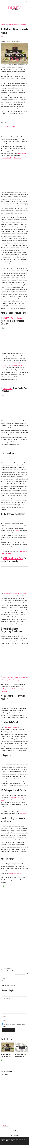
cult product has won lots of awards (14, 593)
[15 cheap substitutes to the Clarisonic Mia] (21, 1047)
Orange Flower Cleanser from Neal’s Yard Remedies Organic (12, 365)
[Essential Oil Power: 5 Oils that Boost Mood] (7, 1047)
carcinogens (22, 153)
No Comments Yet (10, 985)
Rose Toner (7, 388)
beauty (6, 963)
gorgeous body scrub (10, 727)
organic (24, 963)
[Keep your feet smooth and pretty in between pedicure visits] (7, 1064)
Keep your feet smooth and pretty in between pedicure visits (6, 1072)
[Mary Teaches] (14, 8)
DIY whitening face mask (8, 126)
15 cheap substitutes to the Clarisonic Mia (21, 1055)
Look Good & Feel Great (11, 24)
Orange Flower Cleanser (13, 318)
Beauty (2, 24)
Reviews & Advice (22, 24)
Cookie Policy (9, 1140)
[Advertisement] (13, 16)
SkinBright (4, 689)
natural (19, 963)
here (17, 530)
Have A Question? (14, 1135)
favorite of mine (14, 421)
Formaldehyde (6, 158)
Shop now (22, 813)
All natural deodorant (7, 131)
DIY (9, 963)
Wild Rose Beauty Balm (13, 558)
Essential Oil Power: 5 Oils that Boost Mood (6, 1055)
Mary (3, 36)
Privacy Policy (15, 1133)
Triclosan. (17, 158)
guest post (13, 963)
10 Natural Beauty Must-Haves (14, 31)
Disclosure (14, 1132)
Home (14, 1130)
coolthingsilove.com (14, 873)
